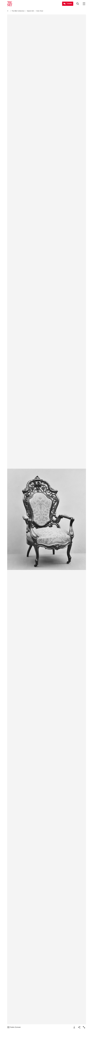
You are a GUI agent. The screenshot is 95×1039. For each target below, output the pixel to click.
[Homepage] (9, 3)
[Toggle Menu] (84, 4)
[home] (8, 11)
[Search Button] (78, 4)
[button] (46, 519)
